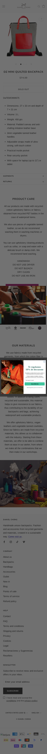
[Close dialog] (44, 362)
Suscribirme (34, 384)
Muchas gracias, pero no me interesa (35, 387)
